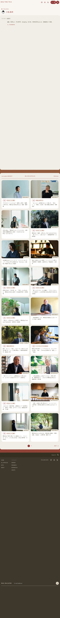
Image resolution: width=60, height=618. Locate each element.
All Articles (4, 462)
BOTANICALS (14, 467)
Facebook (12, 24)
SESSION (13, 462)
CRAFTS (13, 470)
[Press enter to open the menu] (57, 2)
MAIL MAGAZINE (6, 583)
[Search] (58, 455)
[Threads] (44, 2)
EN (52, 2)
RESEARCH (14, 465)
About (2, 467)
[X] (48, 2)
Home (2, 460)
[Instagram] (41, 2)
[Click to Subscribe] (57, 583)
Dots (2, 465)
